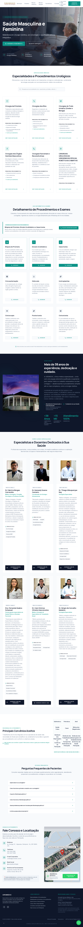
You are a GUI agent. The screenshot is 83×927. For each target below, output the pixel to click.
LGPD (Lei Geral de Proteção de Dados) (72, 919)
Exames (27, 3)
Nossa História (34, 3)
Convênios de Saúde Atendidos (37, 905)
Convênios (48, 3)
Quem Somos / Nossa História (37, 901)
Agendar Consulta (74, 3)
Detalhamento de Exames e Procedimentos (40, 899)
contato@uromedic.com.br (14, 858)
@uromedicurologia (12, 864)
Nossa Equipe (41, 3)
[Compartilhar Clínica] (4, 907)
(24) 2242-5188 (11, 851)
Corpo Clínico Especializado (37, 903)
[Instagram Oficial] (7, 907)
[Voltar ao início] (4, 923)
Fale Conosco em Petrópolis (37, 907)
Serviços (19, 3)
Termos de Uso (60, 919)
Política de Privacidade (51, 919)
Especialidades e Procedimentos (38, 897)
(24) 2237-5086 (11, 853)
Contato (56, 3)
